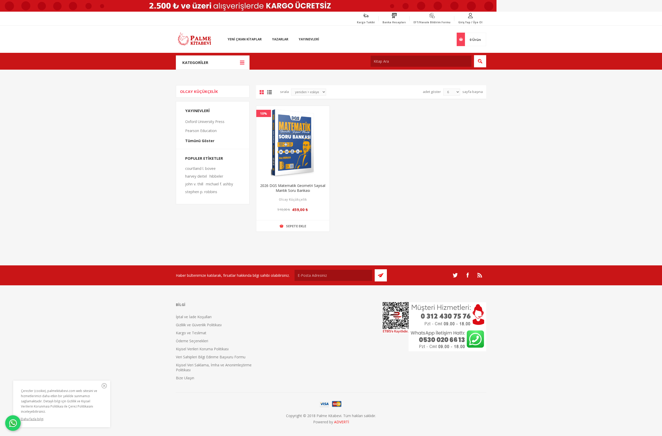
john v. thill (194, 183)
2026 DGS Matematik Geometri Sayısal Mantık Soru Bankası (292, 188)
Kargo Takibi (366, 22)
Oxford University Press (204, 121)
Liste (269, 92)
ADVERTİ (341, 421)
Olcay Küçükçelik (293, 199)
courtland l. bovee (200, 168)
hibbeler (216, 176)
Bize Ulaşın (185, 377)
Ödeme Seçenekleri (192, 340)
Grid (261, 92)
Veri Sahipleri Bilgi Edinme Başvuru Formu (210, 356)
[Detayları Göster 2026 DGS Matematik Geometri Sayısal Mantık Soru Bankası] (292, 142)
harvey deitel (196, 176)
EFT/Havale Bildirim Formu (431, 22)
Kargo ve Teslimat (191, 332)
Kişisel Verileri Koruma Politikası (202, 348)
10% (263, 113)
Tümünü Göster (199, 140)
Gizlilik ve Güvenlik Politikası (199, 324)
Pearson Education (201, 130)
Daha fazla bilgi (32, 419)
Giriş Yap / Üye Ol (470, 22)
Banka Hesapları (394, 22)
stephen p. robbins (201, 191)
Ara (480, 61)
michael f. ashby (219, 183)
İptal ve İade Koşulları (194, 316)
